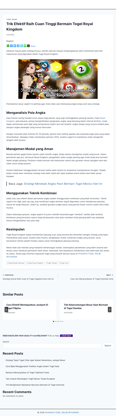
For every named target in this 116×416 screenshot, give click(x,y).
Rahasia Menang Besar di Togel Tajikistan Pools (27, 372)
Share (33, 46)
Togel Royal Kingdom (35, 263)
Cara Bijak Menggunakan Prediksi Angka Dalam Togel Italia (32, 366)
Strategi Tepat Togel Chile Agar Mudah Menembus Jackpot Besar (35, 360)
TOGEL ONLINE (11, 19)
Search (6, 342)
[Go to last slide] (6, 309)
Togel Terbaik (51, 263)
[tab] (53, 321)
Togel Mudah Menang (15, 263)
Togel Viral (64, 263)
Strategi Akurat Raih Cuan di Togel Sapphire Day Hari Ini (28, 277)
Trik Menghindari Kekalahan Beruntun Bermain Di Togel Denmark (35, 385)
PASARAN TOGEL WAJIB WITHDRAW (62, 412)
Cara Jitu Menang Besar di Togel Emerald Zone (91, 277)
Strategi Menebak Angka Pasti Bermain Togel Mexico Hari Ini (63, 183)
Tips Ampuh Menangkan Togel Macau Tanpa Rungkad (30, 379)
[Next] (109, 309)
